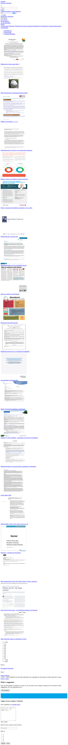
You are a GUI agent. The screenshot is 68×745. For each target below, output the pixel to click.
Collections (10, 16)
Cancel (3, 743)
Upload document (6, 11)
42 (5, 651)
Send (8, 743)
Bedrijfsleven (37, 26)
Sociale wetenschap (27, 26)
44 (5, 655)
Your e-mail (4, 722)
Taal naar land (5, 26)
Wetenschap (18, 26)
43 (5, 653)
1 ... (5, 643)
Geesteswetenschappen (54, 26)
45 (5, 656)
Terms (7, 678)
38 (5, 645)
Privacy (3, 678)
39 (5, 647)
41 (5, 650)
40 (5, 648)
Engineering (44, 26)
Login (2, 10)
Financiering (7, 32)
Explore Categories (6, 3)
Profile (2, 24)
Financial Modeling (9, 34)
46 (5, 658)
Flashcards (4, 16)
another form (16, 704)
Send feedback (5, 690)
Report (3, 675)
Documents (4, 668)
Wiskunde (12, 26)
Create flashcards (16, 11)
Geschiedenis (4, 27)
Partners (7, 675)
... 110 (6, 659)
